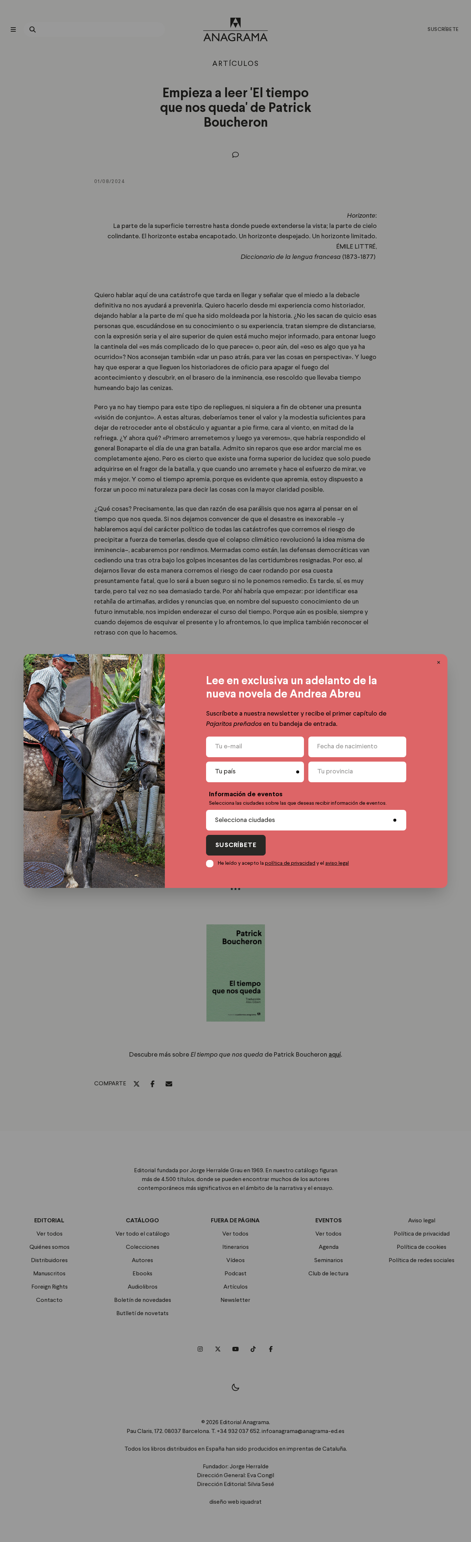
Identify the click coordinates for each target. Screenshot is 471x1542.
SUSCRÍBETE (235, 845)
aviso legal (337, 863)
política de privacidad (290, 863)
